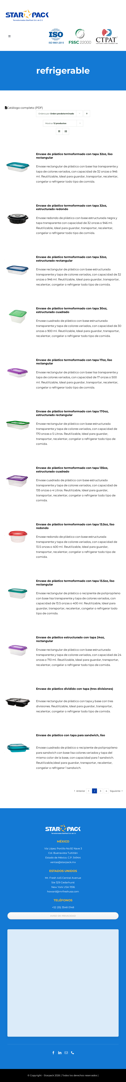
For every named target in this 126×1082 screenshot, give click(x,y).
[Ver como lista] (66, 131)
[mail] (66, 1052)
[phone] (72, 1052)
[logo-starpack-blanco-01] (63, 824)
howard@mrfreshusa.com (63, 891)
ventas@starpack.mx (63, 862)
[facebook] (53, 1052)
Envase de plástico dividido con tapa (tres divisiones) (74, 688)
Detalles (18, 166)
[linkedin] (59, 1052)
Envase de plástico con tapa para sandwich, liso (70, 735)
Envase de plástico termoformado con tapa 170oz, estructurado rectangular (72, 413)
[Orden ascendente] (87, 113)
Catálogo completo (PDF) (25, 107)
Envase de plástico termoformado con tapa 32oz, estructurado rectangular (71, 258)
